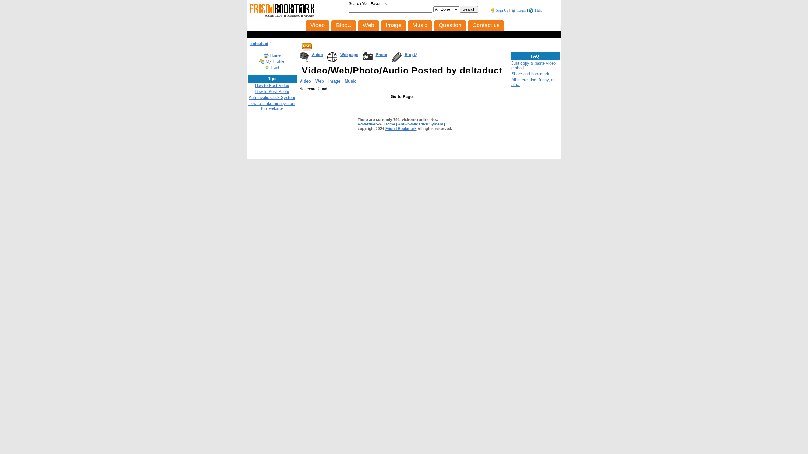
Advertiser (367, 124)
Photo (381, 54)
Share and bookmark (530, 74)
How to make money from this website (271, 106)
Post (275, 67)
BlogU (411, 54)
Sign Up (502, 10)
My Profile (275, 61)
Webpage (349, 54)
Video (317, 54)
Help (538, 10)
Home (275, 55)
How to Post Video (272, 85)
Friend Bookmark (401, 128)
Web (319, 81)
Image (334, 81)
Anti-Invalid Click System (272, 97)
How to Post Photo (272, 91)
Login (521, 10)
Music (350, 81)
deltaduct (259, 43)
